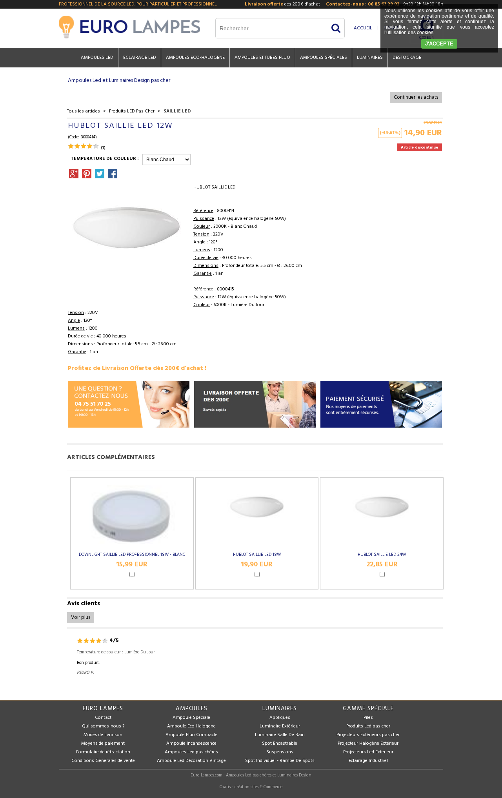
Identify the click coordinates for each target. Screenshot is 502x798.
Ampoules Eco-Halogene (195, 58)
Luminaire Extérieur (280, 726)
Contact (103, 718)
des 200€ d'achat (282, 4)
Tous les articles (83, 111)
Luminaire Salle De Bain (280, 735)
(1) (103, 148)
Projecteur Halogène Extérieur (368, 743)
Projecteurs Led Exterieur (368, 752)
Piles (368, 718)
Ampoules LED (97, 58)
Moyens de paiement (103, 743)
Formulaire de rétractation (103, 752)
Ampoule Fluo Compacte (192, 735)
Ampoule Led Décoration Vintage (191, 761)
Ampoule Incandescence (191, 743)
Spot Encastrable (279, 743)
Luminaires (370, 58)
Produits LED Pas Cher (132, 111)
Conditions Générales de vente (103, 761)
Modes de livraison (103, 735)
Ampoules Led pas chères (191, 752)
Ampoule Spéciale (191, 718)
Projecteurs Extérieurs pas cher (368, 735)
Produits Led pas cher (368, 726)
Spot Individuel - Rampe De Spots (280, 761)
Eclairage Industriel (368, 761)
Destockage (407, 58)
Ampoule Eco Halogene (191, 726)
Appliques (279, 718)
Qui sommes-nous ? (103, 726)
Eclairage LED (139, 58)
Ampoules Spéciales (323, 58)
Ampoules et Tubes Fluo (262, 58)
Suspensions (279, 752)
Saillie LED (177, 111)
